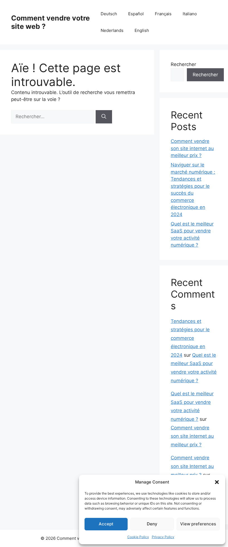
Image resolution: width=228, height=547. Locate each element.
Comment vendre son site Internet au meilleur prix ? (192, 466)
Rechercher (183, 64)
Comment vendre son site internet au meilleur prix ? (192, 148)
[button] (217, 482)
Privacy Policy (163, 537)
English (142, 30)
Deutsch (109, 13)
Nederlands (112, 30)
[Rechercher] (104, 116)
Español (136, 13)
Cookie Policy (138, 537)
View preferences (198, 523)
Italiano (190, 13)
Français (163, 13)
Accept (106, 523)
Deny (152, 523)
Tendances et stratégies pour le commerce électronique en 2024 (190, 338)
